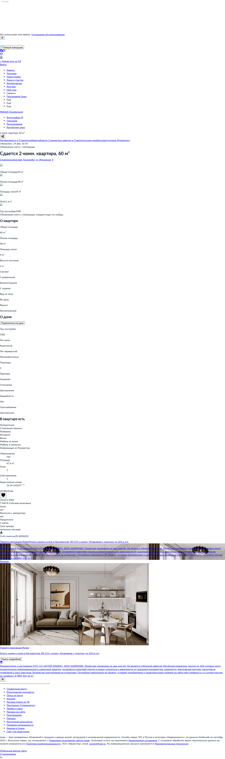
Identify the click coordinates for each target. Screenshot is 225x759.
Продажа (11, 73)
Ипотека (11, 86)
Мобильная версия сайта (13, 750)
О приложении (8, 754)
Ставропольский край (11, 159)
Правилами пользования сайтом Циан (69, 740)
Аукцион (11, 698)
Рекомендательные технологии (171, 743)
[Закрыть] (2, 38)
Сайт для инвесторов (18, 731)
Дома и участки (15, 80)
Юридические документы (20, 692)
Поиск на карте (15, 695)
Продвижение (14, 715)
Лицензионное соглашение (142, 740)
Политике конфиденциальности (43, 743)
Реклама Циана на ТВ (18, 701)
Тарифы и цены (15, 708)
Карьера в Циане (16, 728)
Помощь (11, 718)
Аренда (10, 70)
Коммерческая (14, 83)
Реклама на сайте (16, 711)
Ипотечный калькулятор (20, 721)
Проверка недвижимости (20, 724)
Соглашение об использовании (48, 34)
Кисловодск (29, 159)
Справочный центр (17, 688)
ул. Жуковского (43, 159)
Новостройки (14, 76)
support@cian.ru (97, 743)
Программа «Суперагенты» (21, 705)
